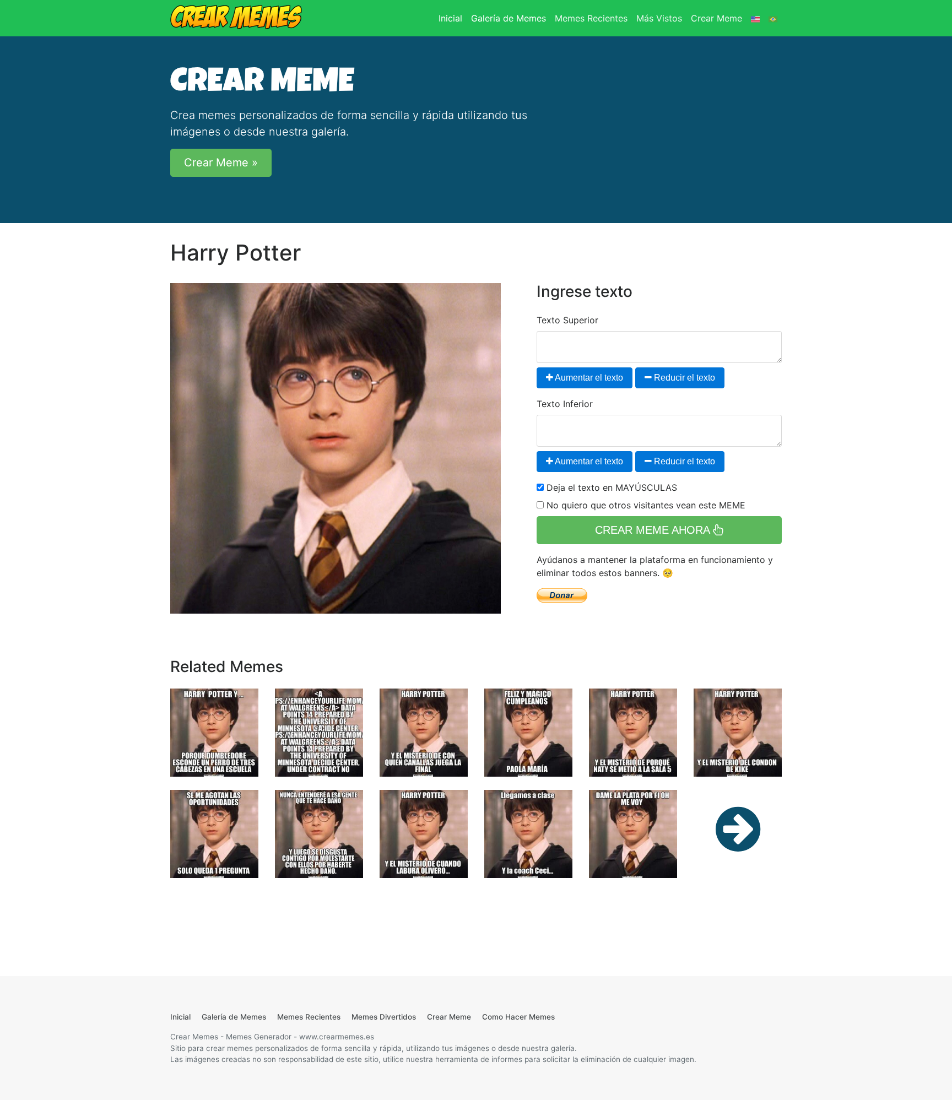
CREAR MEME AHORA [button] (654, 530)
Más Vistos (659, 18)
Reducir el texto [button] (683, 377)
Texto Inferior (565, 403)
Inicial (453, 18)
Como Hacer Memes (518, 1016)
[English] (755, 18)
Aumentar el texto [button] (588, 377)
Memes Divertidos (383, 1016)
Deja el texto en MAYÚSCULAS (610, 487)
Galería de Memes (508, 18)
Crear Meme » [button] (221, 162)
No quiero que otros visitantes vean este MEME (644, 505)
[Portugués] (773, 18)
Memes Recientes (591, 18)
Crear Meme (716, 18)
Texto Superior (567, 320)
